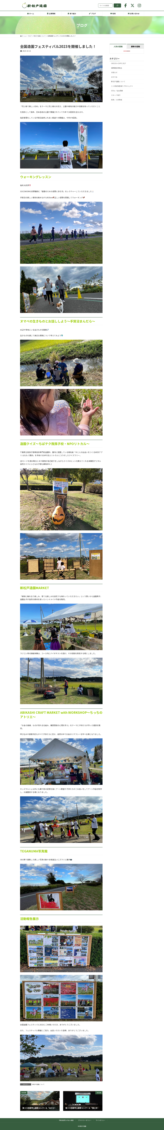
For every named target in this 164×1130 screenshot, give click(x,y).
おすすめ (114, 77)
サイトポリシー (100, 1120)
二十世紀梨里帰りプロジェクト (122, 86)
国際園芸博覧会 (116, 68)
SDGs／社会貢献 (117, 91)
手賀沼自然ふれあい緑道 (66, 1120)
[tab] (118, 46)
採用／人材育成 (116, 100)
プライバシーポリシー (84, 1120)
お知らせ (114, 72)
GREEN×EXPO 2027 (118, 63)
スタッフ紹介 (115, 95)
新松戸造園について (38, 1084)
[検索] (117, 5)
